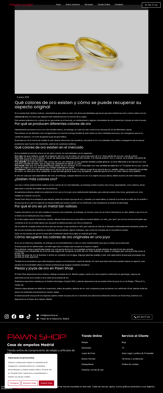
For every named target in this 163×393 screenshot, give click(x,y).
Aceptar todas (46, 383)
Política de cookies (130, 364)
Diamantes (86, 348)
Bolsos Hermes (88, 359)
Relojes (85, 342)
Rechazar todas (29, 383)
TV (123, 348)
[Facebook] (14, 316)
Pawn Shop (21, 274)
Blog (124, 342)
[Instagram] (6, 316)
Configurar (14, 383)
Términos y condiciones (132, 359)
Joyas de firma (88, 353)
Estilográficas (87, 364)
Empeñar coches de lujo (92, 370)
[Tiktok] (28, 316)
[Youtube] (21, 316)
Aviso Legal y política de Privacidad (137, 353)
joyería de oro (65, 274)
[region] (31, 371)
